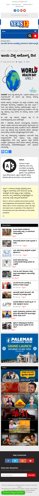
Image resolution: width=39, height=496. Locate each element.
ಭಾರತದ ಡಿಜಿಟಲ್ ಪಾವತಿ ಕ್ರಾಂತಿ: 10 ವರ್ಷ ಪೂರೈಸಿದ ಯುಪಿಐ (24, 303)
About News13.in (16, 4)
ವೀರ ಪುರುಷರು (15, 278)
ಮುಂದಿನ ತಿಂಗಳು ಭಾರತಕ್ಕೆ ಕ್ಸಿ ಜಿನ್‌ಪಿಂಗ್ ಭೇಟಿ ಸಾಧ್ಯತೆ (22, 284)
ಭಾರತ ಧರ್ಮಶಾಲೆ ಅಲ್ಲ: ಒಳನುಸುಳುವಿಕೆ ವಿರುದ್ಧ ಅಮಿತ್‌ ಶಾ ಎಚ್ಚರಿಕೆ (23, 262)
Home (8, 4)
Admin (28, 62)
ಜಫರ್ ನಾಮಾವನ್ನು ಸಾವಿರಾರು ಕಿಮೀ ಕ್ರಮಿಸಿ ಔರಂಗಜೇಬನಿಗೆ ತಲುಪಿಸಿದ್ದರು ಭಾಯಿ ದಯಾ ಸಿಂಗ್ (24, 314)
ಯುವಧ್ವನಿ (13, 318)
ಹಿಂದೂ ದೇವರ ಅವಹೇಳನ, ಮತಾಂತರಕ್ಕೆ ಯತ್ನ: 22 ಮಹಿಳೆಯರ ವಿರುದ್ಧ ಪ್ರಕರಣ (24, 232)
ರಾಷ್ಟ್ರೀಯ (20, 62)
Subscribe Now (20, 6)
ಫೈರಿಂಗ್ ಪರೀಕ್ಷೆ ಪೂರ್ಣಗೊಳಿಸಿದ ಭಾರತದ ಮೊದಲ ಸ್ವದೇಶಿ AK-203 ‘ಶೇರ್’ (23, 325)
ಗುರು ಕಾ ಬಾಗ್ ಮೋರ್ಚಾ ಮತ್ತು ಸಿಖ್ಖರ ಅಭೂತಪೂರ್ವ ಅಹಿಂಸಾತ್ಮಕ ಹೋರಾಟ (24, 274)
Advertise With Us (27, 4)
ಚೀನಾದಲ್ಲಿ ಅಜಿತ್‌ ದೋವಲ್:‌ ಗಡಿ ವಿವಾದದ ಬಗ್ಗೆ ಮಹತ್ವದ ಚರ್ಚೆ (23, 294)
